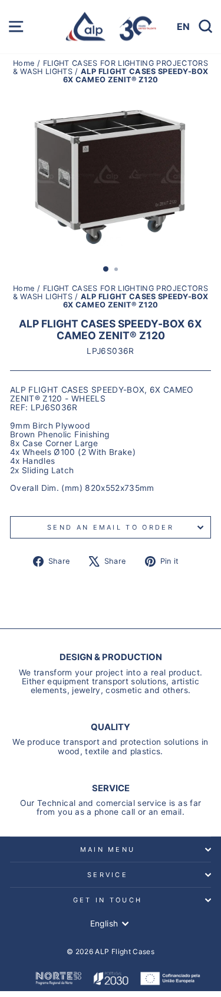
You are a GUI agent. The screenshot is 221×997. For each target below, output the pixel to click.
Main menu (108, 849)
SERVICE (107, 875)
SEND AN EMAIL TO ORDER (110, 527)
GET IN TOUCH (108, 900)
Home (25, 63)
